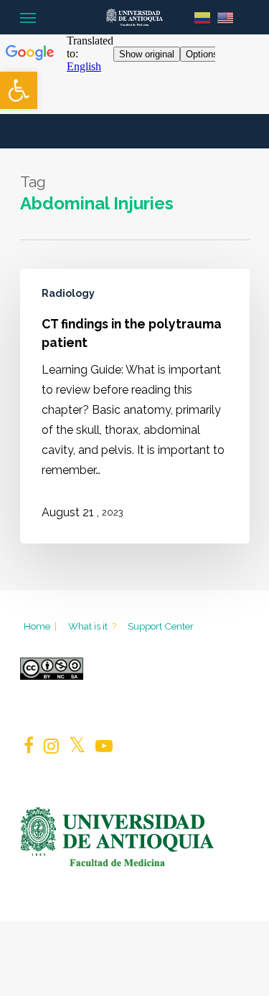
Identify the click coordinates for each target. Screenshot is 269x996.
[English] (225, 17)
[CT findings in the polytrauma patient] (135, 406)
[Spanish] (202, 17)
